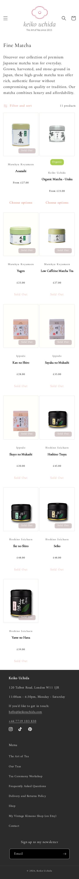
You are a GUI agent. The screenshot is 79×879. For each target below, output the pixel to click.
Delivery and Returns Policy (27, 796)
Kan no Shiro (21, 362)
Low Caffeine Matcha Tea (57, 271)
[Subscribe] (64, 854)
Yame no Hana (21, 637)
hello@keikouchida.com (25, 712)
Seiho (57, 546)
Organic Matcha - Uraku (57, 179)
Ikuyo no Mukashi (20, 454)
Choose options (20, 203)
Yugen (21, 271)
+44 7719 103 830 (22, 721)
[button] (5, 18)
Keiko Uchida (44, 871)
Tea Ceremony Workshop (26, 776)
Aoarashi (20, 171)
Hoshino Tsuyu (57, 454)
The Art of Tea (19, 756)
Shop (12, 806)
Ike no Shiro (21, 546)
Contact (14, 826)
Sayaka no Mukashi (57, 362)
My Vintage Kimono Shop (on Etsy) (32, 816)
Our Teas (15, 766)
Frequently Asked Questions (27, 786)
